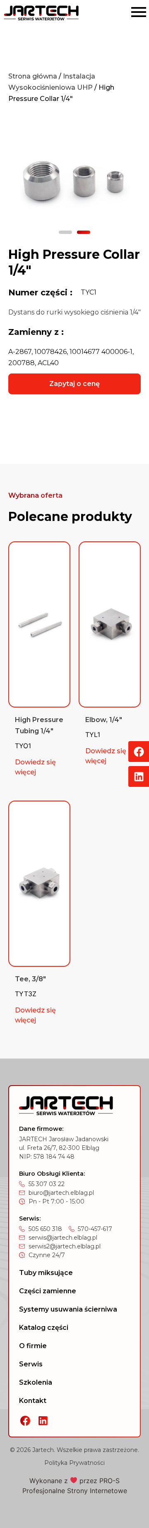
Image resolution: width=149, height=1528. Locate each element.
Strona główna (32, 76)
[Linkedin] (138, 776)
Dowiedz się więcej (35, 767)
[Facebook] (138, 751)
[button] (65, 232)
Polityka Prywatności (74, 1463)
